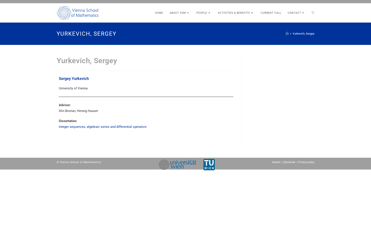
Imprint (276, 162)
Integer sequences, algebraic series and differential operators (103, 127)
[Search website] (313, 13)
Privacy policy (306, 162)
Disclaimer (289, 162)
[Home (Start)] (287, 33)
